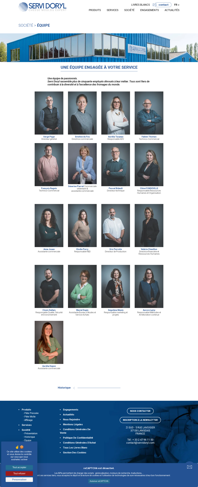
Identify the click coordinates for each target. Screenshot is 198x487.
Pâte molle (30, 416)
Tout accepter (19, 467)
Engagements (149, 10)
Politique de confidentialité (78, 437)
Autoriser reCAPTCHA (99, 481)
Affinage (28, 420)
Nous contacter (140, 411)
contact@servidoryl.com (140, 442)
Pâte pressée (31, 413)
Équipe (43, 25)
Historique (64, 387)
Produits (95, 10)
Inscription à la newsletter (140, 420)
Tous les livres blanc (75, 447)
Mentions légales (73, 424)
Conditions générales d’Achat (79, 442)
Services (112, 10)
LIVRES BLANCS (140, 4)
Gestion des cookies (74, 452)
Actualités (172, 10)
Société (129, 10)
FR (175, 4)
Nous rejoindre (71, 419)
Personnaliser (19, 479)
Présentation (30, 433)
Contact (163, 4)
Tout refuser (19, 473)
